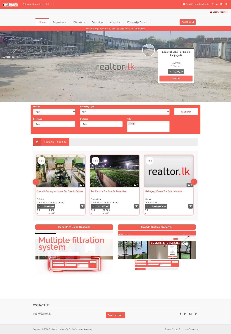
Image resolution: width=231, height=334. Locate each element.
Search (187, 111)
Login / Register (219, 12)
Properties (58, 22)
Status (36, 106)
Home (42, 22)
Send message (115, 315)
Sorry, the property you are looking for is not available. (115, 28)
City (129, 118)
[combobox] (148, 126)
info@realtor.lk (41, 313)
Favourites (97, 22)
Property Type (87, 106)
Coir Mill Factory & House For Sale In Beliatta (60, 191)
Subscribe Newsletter (33, 4)
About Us (115, 22)
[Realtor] (11, 4)
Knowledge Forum (137, 22)
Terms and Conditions (188, 329)
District (84, 118)
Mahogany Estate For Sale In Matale (163, 191)
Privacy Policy (171, 329)
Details (176, 78)
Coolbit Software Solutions (80, 329)
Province (37, 118)
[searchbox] (148, 128)
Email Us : (197, 4)
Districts (78, 22)
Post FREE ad (188, 22)
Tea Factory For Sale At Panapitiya (108, 191)
